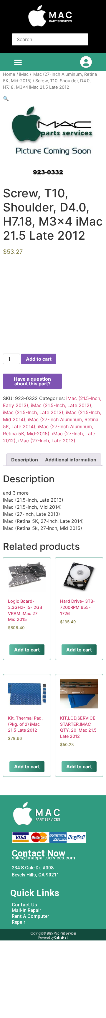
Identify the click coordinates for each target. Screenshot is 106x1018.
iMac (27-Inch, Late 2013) (46, 441)
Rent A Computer (30, 916)
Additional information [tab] (70, 460)
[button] (18, 62)
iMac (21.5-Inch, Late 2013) (33, 412)
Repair (18, 922)
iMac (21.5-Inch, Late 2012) (61, 405)
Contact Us (24, 905)
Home (9, 74)
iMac (24, 74)
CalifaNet (61, 937)
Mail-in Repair (26, 910)
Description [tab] (24, 460)
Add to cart (39, 359)
